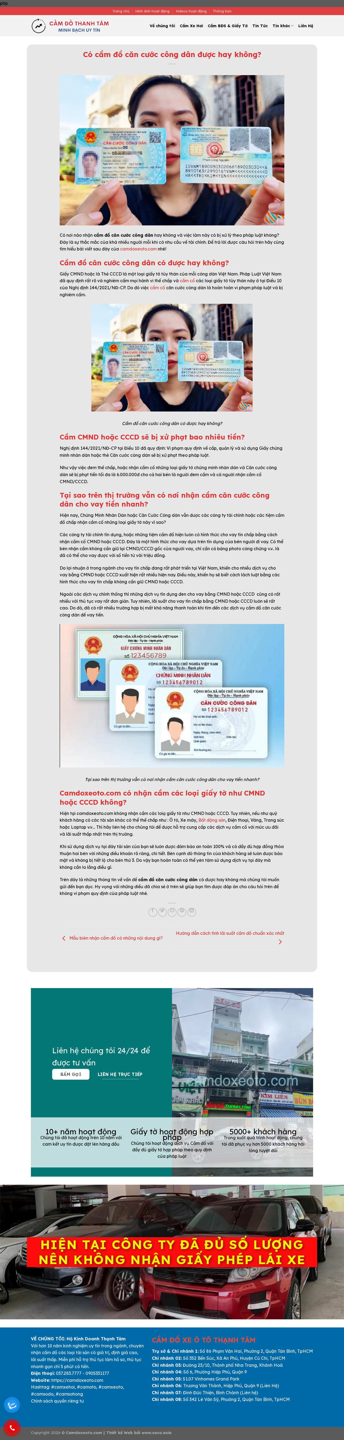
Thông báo (222, 11)
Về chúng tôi (162, 25)
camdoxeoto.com (138, 249)
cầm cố (187, 280)
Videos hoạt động (191, 11)
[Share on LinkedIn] (191, 912)
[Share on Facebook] (152, 912)
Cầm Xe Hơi (191, 25)
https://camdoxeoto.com (77, 1380)
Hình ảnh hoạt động (152, 11)
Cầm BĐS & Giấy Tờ (228, 25)
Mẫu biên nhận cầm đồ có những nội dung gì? (115, 938)
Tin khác (281, 25)
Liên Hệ (305, 25)
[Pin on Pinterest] (181, 912)
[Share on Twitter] (162, 912)
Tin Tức (260, 25)
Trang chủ (121, 11)
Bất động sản (211, 820)
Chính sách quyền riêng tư (57, 1401)
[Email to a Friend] (172, 912)
